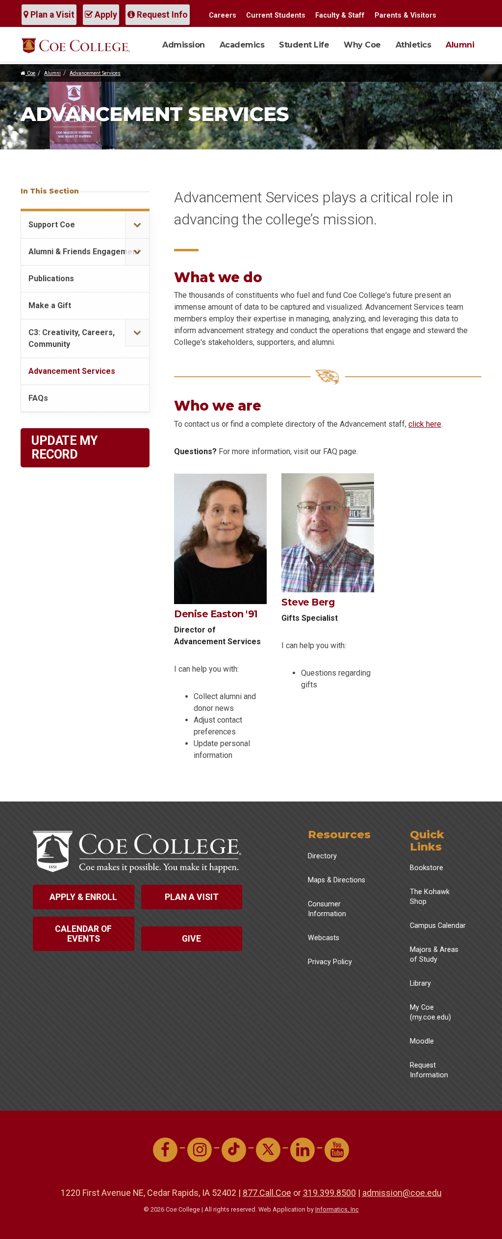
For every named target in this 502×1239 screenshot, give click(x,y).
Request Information (429, 1070)
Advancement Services (95, 73)
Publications (51, 278)
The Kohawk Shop (430, 897)
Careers (222, 15)
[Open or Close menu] (137, 225)
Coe (30, 73)
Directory (322, 856)
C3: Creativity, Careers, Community (71, 338)
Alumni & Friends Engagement (84, 251)
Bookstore (426, 868)
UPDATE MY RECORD (64, 448)
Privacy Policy (330, 962)
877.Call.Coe (267, 1193)
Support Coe (51, 224)
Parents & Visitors (405, 15)
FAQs (38, 398)
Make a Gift (49, 305)
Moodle (422, 1041)
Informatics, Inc (337, 1209)
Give (191, 939)
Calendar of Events (83, 934)
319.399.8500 (329, 1193)
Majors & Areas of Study (434, 955)
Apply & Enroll (83, 897)
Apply (105, 15)
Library (420, 983)
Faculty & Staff (340, 15)
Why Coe (362, 44)
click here (424, 424)
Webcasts (323, 938)
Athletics (413, 44)
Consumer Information (327, 909)
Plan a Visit (51, 15)
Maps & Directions (336, 880)
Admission (183, 44)
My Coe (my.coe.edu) (430, 1012)
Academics (242, 44)
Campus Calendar (438, 926)
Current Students (275, 15)
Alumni (460, 44)
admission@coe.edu (402, 1193)
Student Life (304, 44)
